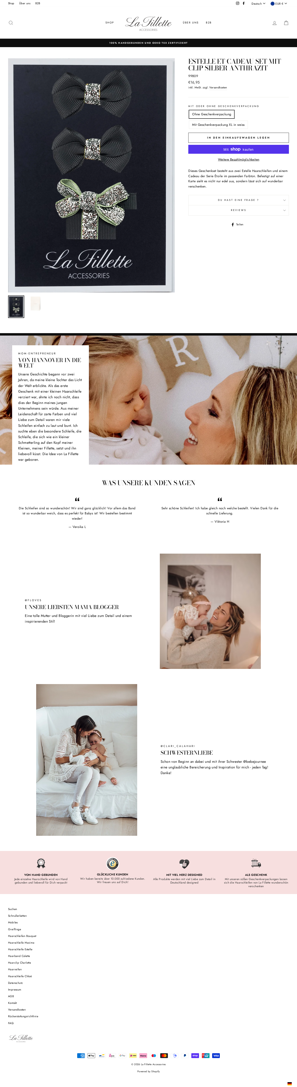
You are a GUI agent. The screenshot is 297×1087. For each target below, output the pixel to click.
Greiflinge (14, 929)
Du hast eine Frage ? (238, 200)
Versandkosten (218, 87)
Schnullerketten (17, 916)
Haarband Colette (19, 956)
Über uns (24, 3)
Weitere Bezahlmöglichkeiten (238, 159)
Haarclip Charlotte (19, 963)
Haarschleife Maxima (21, 943)
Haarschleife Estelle (20, 949)
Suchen (12, 909)
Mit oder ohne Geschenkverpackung (223, 106)
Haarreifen (15, 969)
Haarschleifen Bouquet (22, 936)
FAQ (11, 1023)
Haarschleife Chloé (20, 976)
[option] (148, 43)
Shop (11, 3)
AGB (11, 996)
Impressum (14, 989)
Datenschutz (15, 983)
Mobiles (13, 922)
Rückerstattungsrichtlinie (23, 1016)
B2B (37, 3)
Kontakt (12, 1003)
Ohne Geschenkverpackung (211, 114)
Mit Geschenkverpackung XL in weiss (218, 124)
